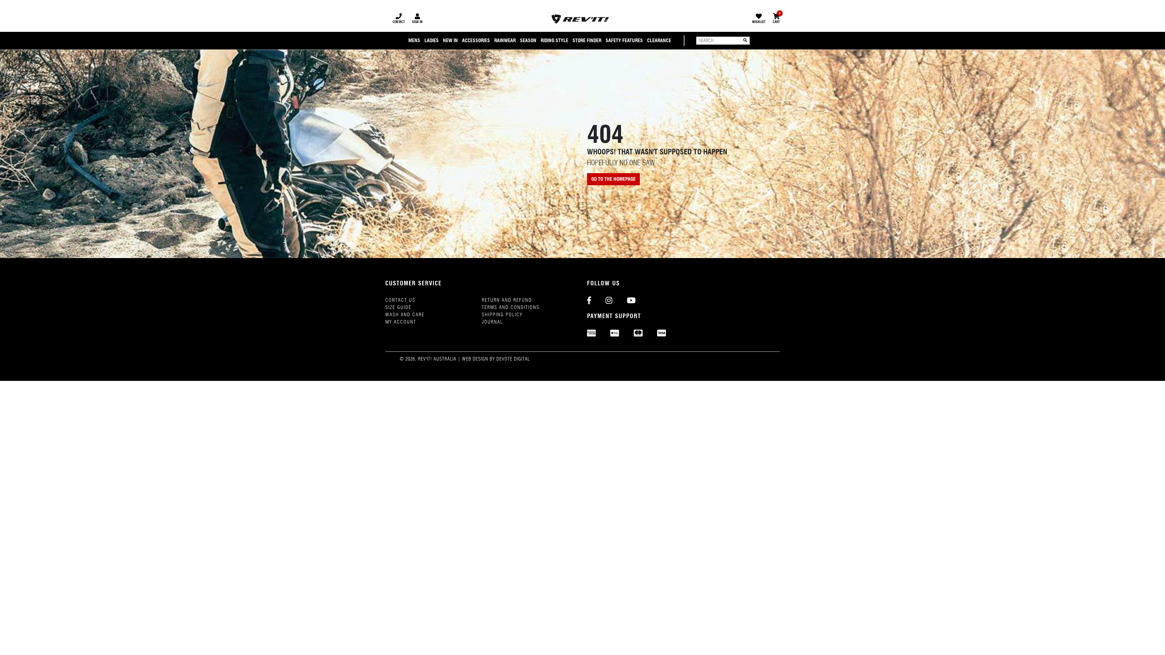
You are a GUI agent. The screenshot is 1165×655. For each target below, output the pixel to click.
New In (450, 40)
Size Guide (398, 307)
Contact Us (400, 300)
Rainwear (505, 40)
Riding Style (554, 40)
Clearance (659, 40)
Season (528, 40)
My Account (400, 322)
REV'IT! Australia (437, 359)
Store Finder (586, 40)
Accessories (476, 40)
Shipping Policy (502, 314)
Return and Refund (507, 300)
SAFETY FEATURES (624, 40)
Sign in (417, 22)
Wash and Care (404, 314)
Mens (414, 40)
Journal (492, 322)
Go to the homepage (613, 179)
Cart (776, 18)
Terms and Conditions (510, 307)
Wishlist (758, 22)
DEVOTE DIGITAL (513, 359)
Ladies (431, 40)
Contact (399, 22)
